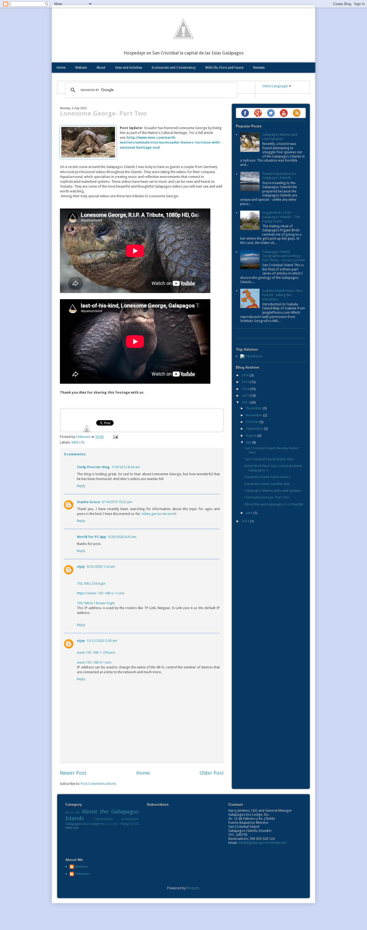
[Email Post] (114, 437)
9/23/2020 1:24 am (101, 567)
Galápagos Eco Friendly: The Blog (183, 29)
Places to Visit (109, 824)
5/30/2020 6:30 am (122, 537)
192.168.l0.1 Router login (96, 603)
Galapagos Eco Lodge (82, 824)
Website (81, 67)
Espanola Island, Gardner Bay (267, 484)
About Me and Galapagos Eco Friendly (273, 504)
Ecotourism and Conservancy (174, 67)
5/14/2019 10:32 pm (117, 502)
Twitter (271, 113)
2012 (246, 402)
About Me (72, 812)
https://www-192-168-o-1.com (100, 593)
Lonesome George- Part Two (266, 497)
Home (61, 67)
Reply (81, 486)
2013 (246, 396)
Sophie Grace (88, 502)
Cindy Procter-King (93, 467)
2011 (246, 521)
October (253, 422)
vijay (81, 567)
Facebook (245, 113)
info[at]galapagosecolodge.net (262, 843)
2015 (246, 382)
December (254, 408)
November (254, 415)
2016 (246, 375)
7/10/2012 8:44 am (125, 467)
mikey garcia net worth (159, 514)
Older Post (212, 773)
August (251, 436)
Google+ (258, 113)
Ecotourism (130, 819)
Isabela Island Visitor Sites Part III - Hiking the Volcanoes (282, 295)
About (100, 67)
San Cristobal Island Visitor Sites (269, 459)
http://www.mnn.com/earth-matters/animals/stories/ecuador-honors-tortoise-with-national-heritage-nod (170, 142)
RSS (296, 113)
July (249, 442)
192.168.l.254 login (91, 583)
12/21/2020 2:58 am (102, 641)
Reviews (259, 67)
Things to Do (129, 824)
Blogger (192, 888)
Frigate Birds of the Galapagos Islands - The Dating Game (281, 217)
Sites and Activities (128, 67)
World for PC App (91, 537)
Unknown (82, 874)
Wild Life (78, 442)
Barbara (81, 867)
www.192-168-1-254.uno (96, 652)
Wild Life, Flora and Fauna (224, 67)
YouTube (283, 113)
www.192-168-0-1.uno (94, 662)
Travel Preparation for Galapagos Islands (279, 176)
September (255, 429)
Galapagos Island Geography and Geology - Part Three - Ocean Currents (283, 256)
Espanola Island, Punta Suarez (267, 477)
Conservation (103, 819)
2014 (246, 389)
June (249, 513)
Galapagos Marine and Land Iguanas (279, 137)
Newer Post (73, 773)
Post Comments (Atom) (98, 784)
